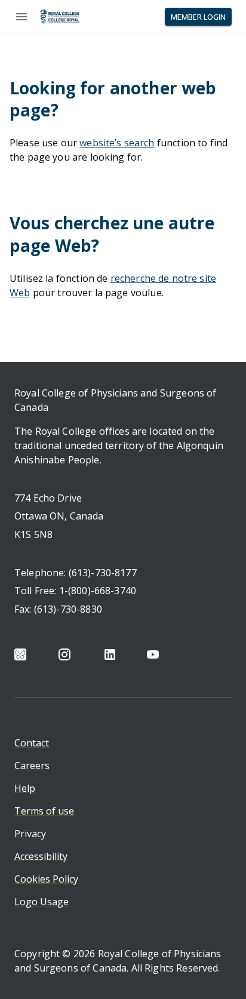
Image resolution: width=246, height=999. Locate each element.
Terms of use (44, 810)
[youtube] (153, 654)
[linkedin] (110, 654)
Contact (31, 742)
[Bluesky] (20, 654)
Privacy (30, 833)
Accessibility (40, 856)
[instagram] (64, 654)
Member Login (198, 16)
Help (24, 788)
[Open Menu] (21, 17)
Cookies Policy (46, 879)
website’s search (116, 142)
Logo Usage (41, 901)
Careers (32, 765)
